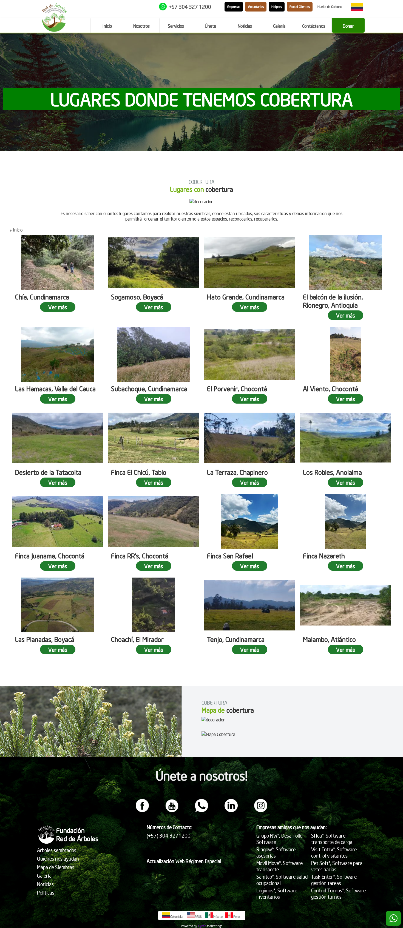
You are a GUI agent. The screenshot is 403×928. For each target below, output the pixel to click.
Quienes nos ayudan (58, 858)
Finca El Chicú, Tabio (138, 472)
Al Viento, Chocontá (330, 388)
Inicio (17, 229)
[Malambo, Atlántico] (345, 605)
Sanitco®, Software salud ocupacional (282, 879)
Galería (44, 875)
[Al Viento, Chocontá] (345, 354)
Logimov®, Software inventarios (276, 893)
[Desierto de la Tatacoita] (57, 437)
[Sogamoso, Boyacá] (153, 262)
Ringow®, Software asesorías (276, 852)
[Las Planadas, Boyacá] (57, 605)
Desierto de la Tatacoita (48, 472)
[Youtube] (171, 810)
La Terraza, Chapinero (237, 472)
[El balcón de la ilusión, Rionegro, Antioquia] (345, 262)
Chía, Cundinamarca (42, 297)
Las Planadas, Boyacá (44, 639)
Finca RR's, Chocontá (139, 556)
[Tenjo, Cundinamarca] (249, 605)
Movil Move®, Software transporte (279, 866)
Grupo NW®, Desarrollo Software (279, 838)
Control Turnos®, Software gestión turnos (338, 893)
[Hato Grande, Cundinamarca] (249, 262)
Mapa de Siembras (55, 867)
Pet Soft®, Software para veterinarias (336, 866)
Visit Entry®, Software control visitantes (334, 852)
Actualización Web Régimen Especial (184, 861)
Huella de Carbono (329, 7)
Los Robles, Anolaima (332, 472)
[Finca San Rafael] (249, 521)
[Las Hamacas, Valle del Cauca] (57, 354)
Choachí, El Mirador (137, 639)
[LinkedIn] (231, 810)
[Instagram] (260, 810)
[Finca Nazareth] (345, 521)
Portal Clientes (300, 7)
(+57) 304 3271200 (169, 835)
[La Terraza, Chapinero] (249, 437)
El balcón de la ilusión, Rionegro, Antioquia (333, 301)
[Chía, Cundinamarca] (57, 262)
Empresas (233, 7)
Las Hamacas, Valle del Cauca (55, 388)
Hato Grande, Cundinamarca (246, 297)
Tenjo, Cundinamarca (236, 639)
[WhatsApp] (201, 810)
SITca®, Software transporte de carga (331, 838)
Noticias (45, 884)
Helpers (276, 7)
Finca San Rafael (230, 556)
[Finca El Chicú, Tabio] (153, 437)
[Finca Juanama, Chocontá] (57, 521)
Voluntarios (256, 7)
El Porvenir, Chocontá (237, 388)
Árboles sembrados (56, 850)
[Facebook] (142, 810)
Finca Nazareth (324, 556)
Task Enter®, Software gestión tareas (334, 879)
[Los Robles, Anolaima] (345, 437)
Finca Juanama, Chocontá (49, 556)
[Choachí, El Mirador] (153, 605)
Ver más (57, 307)
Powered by (189, 926)
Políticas (45, 892)
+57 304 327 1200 (190, 7)
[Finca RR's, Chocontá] (153, 521)
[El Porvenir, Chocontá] (249, 354)
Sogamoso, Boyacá (137, 297)
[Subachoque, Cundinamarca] (153, 354)
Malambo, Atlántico (329, 639)
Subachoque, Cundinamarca (149, 388)
